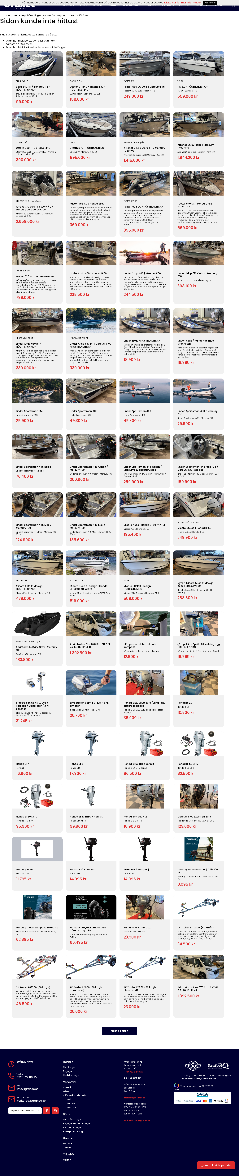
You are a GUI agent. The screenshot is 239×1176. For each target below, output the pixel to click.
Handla (68, 1138)
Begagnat (68, 1071)
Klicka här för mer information (183, 2)
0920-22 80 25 (26, 1077)
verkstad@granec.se (31, 1100)
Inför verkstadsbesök (75, 1095)
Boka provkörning (73, 1131)
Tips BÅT (68, 1099)
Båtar (17, 15)
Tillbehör (69, 1154)
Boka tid (67, 1087)
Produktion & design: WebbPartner (199, 1078)
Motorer (67, 1143)
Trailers (67, 1147)
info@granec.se (27, 1089)
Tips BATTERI (70, 1107)
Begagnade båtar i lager (77, 1123)
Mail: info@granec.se (134, 1097)
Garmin (67, 1159)
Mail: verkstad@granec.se (137, 1120)
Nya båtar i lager (31, 15)
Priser (66, 1091)
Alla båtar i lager (72, 1127)
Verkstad (69, 1082)
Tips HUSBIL (69, 1103)
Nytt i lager (69, 1067)
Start (9, 15)
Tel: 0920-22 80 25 (133, 1071)
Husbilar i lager (71, 1075)
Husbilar (68, 1062)
